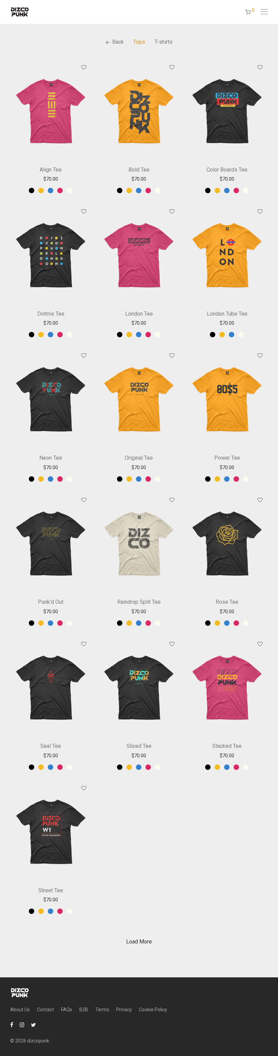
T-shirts (164, 42)
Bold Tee (139, 169)
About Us (20, 1009)
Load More (139, 941)
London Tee (139, 314)
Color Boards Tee (226, 169)
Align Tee (51, 169)
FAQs (66, 1009)
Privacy (124, 1009)
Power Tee (227, 458)
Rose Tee (227, 602)
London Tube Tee (227, 314)
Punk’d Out (50, 602)
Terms (102, 1009)
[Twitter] (33, 1024)
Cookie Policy (153, 1009)
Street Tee (50, 890)
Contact (45, 1009)
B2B (83, 1009)
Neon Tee (50, 458)
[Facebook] (11, 1024)
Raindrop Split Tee (139, 602)
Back (117, 42)
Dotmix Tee (50, 314)
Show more (50, 179)
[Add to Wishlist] (83, 68)
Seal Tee (50, 746)
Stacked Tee (227, 746)
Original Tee (139, 458)
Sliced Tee (139, 746)
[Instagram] (22, 1024)
